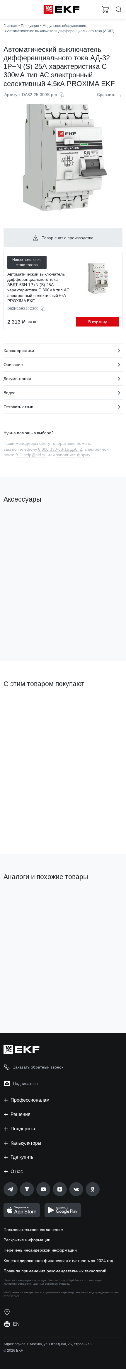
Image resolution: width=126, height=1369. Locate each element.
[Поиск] (118, 9)
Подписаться (25, 1083)
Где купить (22, 1157)
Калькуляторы (26, 1143)
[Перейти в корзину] (105, 9)
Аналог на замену (23, 897)
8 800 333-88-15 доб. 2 (60, 449)
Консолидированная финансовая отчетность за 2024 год (58, 1260)
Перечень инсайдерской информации (40, 1250)
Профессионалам (30, 1100)
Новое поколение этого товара (27, 262)
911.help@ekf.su (31, 454)
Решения (20, 1114)
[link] (11, 1189)
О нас (17, 1171)
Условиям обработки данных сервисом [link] (31, 1283)
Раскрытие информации (27, 1240)
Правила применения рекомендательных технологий (55, 1271)
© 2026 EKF (13, 1351)
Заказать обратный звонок (38, 1067)
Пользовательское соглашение (33, 1229)
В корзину (97, 321)
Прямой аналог (99, 899)
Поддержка (23, 1128)
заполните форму (73, 454)
